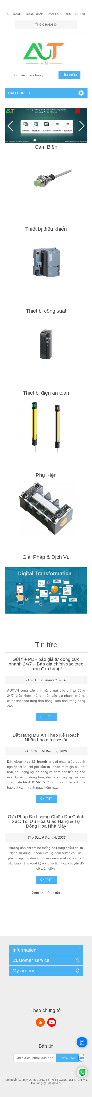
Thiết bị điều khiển (46, 229)
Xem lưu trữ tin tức (46, 893)
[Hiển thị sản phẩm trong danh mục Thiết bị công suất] (46, 344)
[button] (27, 140)
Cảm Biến (46, 147)
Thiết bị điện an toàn (46, 393)
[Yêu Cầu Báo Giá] (82, 1042)
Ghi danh (14, 14)
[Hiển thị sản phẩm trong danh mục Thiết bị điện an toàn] (46, 426)
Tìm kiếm (69, 75)
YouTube (51, 1022)
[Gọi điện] (82, 1076)
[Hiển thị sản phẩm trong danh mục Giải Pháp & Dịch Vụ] (46, 590)
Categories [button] (19, 93)
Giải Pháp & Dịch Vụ (46, 557)
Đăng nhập (34, 14)
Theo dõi (67, 1058)
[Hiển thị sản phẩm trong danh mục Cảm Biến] (46, 180)
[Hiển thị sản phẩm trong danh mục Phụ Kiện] (46, 508)
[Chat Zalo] (81, 1061)
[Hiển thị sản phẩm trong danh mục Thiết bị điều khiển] (46, 262)
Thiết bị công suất (46, 311)
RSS (40, 1022)
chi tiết (46, 717)
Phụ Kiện (46, 475)
